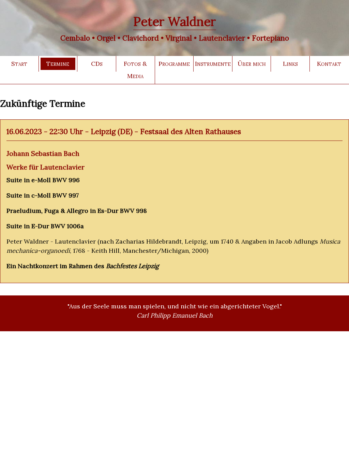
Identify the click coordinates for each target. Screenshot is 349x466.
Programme (174, 64)
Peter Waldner (174, 21)
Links (290, 64)
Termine (57, 64)
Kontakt (329, 64)
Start (19, 64)
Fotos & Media (135, 70)
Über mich (252, 64)
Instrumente (213, 64)
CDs (97, 64)
